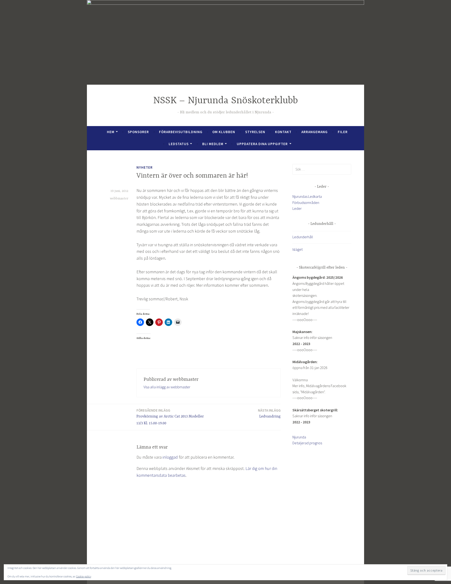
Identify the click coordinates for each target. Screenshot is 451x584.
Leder (297, 208)
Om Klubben (223, 132)
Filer (343, 132)
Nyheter (144, 167)
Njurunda (299, 437)
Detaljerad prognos (307, 443)
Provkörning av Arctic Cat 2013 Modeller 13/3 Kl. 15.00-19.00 (170, 416)
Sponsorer (138, 132)
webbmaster (119, 198)
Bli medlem (212, 144)
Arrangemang (314, 132)
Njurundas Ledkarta (307, 196)
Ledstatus (179, 144)
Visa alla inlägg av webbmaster (167, 387)
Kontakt (283, 132)
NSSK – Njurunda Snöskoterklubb (225, 100)
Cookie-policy (83, 576)
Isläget (297, 249)
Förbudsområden (305, 202)
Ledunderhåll (302, 236)
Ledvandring (269, 413)
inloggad (170, 457)
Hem (110, 132)
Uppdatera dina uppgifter (262, 144)
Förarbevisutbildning (180, 132)
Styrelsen (255, 132)
